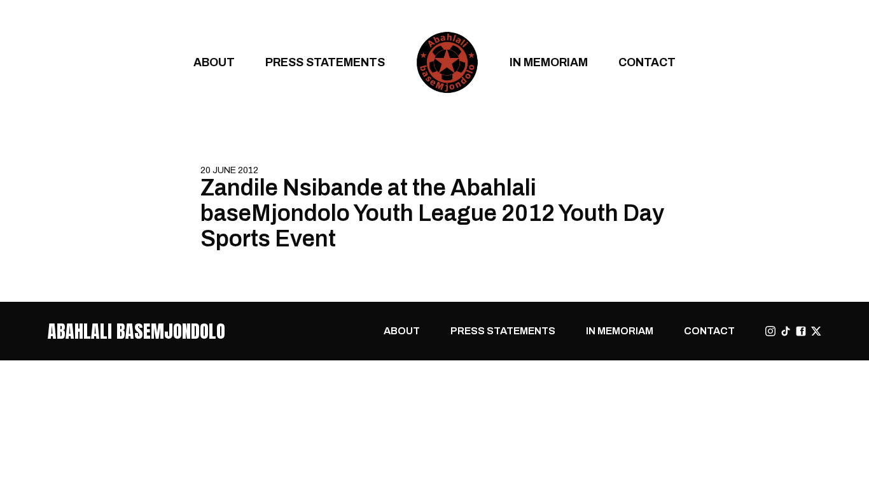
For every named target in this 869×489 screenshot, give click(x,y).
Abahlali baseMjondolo (136, 331)
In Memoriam (549, 62)
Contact (647, 62)
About (214, 62)
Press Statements (325, 62)
